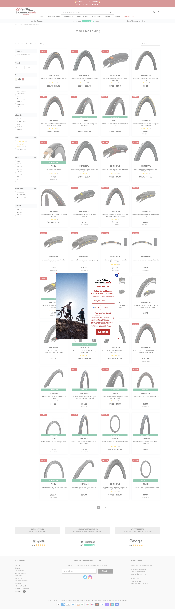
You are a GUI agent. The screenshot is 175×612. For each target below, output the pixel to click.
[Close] (116, 275)
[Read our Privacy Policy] (114, 318)
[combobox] (96, 307)
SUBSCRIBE (103, 332)
